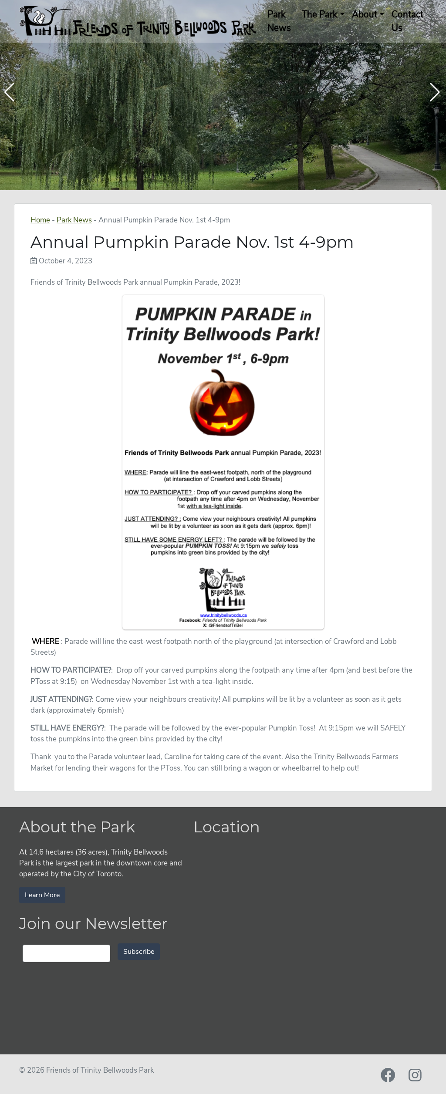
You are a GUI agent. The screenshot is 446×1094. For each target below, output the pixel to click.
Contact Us (407, 21)
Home (40, 220)
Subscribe (138, 951)
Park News (279, 21)
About (364, 14)
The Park (319, 14)
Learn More (42, 895)
